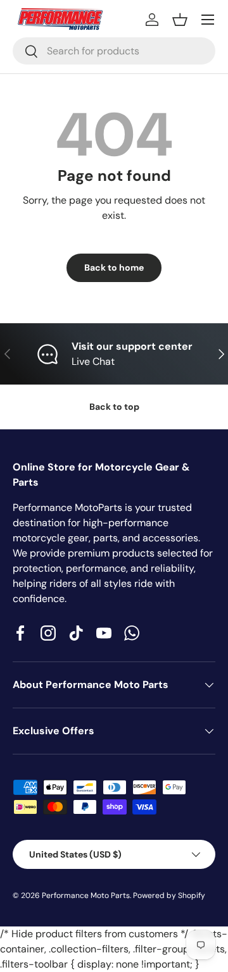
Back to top (114, 406)
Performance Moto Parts (86, 895)
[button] (180, 20)
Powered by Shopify (169, 895)
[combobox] (114, 51)
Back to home (114, 267)
